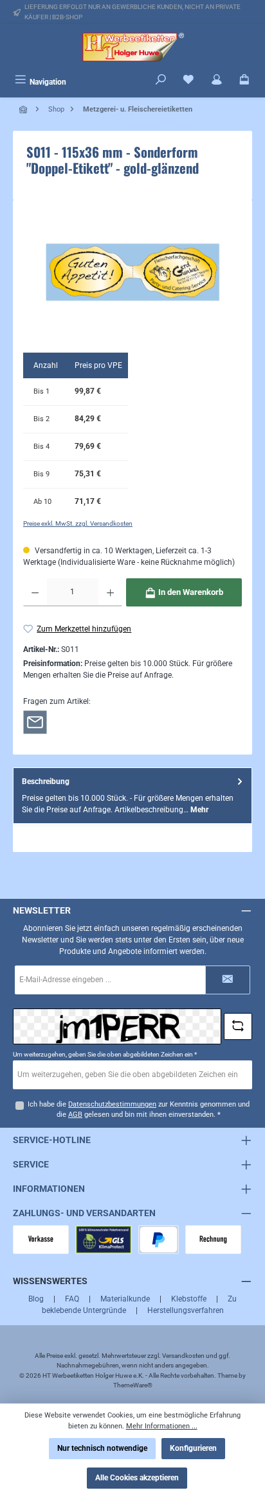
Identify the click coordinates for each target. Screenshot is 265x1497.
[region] (132, 272)
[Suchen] (161, 81)
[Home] (24, 109)
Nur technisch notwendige (102, 1448)
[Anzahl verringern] (35, 592)
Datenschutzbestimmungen (112, 1104)
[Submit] (227, 980)
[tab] (132, 795)
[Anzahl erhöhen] (110, 592)
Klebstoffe (188, 1298)
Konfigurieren (193, 1448)
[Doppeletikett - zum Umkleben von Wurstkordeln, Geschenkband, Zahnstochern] (132, 272)
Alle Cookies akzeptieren (137, 1477)
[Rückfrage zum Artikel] (35, 721)
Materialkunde (125, 1298)
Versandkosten (183, 1355)
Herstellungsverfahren (185, 1310)
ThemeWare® (132, 1385)
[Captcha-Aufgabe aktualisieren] (238, 1026)
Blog (36, 1298)
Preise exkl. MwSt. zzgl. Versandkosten (77, 523)
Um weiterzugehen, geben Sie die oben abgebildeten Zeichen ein (105, 1054)
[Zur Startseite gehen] (132, 47)
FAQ (72, 1298)
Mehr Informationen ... (161, 1426)
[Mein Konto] (217, 81)
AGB (75, 1114)
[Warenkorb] (244, 81)
